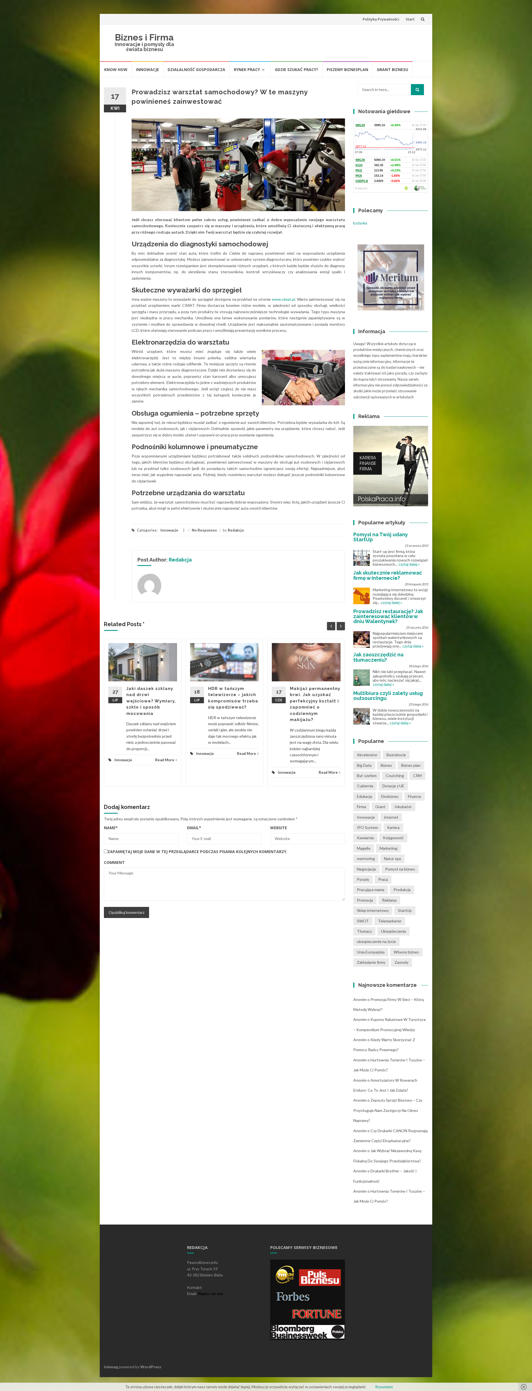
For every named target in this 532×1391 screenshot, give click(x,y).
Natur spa (392, 858)
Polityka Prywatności (381, 19)
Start (410, 19)
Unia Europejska (371, 952)
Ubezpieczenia (393, 931)
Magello (363, 848)
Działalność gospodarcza (196, 69)
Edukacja (364, 796)
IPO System (367, 827)
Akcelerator (367, 754)
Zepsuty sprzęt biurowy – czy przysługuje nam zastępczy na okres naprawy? (387, 1110)
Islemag (111, 1366)
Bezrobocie (396, 754)
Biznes (386, 765)
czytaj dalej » (409, 564)
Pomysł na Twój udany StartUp (380, 537)
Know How (115, 69)
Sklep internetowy (373, 910)
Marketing (388, 848)
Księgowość (393, 837)
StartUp (405, 910)
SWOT (363, 921)
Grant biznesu (392, 69)
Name (111, 827)
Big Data (364, 765)
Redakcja (236, 530)
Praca (383, 879)
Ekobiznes (390, 796)
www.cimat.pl (283, 299)
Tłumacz (364, 931)
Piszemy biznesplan (347, 69)
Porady (363, 879)
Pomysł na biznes (400, 869)
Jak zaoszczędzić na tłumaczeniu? (378, 657)
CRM (417, 775)
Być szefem (367, 775)
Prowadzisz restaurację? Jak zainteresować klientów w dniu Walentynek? (388, 616)
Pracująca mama (370, 889)
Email (194, 827)
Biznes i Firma (144, 37)
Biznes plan (411, 765)
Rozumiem (384, 1386)
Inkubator (403, 806)
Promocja (365, 900)
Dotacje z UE (393, 785)
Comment (114, 862)
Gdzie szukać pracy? (296, 69)
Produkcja (402, 889)
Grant (380, 806)
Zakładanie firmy (371, 962)
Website (278, 827)
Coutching (395, 775)
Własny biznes (406, 952)
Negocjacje (366, 869)
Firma (361, 806)
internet (391, 817)
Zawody (401, 962)
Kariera (393, 827)
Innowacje (147, 69)
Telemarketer (389, 921)
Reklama (389, 900)
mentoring (366, 858)
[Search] (417, 89)
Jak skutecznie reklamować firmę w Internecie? (387, 575)
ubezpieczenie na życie (376, 941)
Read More (164, 760)
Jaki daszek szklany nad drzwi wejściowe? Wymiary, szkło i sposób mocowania (151, 701)
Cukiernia (365, 785)
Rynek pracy (247, 69)
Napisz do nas (210, 1293)
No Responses (204, 530)
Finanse (414, 796)
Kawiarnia (365, 837)
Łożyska (360, 223)
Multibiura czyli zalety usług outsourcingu (388, 695)
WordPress (150, 1366)
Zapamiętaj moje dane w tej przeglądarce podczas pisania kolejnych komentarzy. (197, 851)
